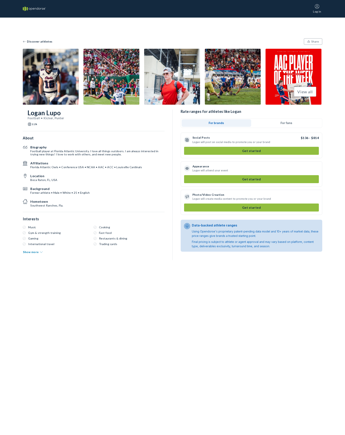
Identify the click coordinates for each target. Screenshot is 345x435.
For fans (286, 123)
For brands (216, 123)
